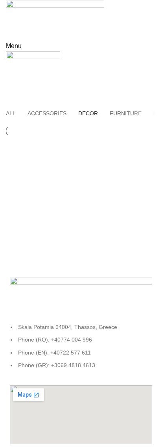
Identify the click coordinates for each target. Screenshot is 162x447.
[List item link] (81, 350)
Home (77, 79)
